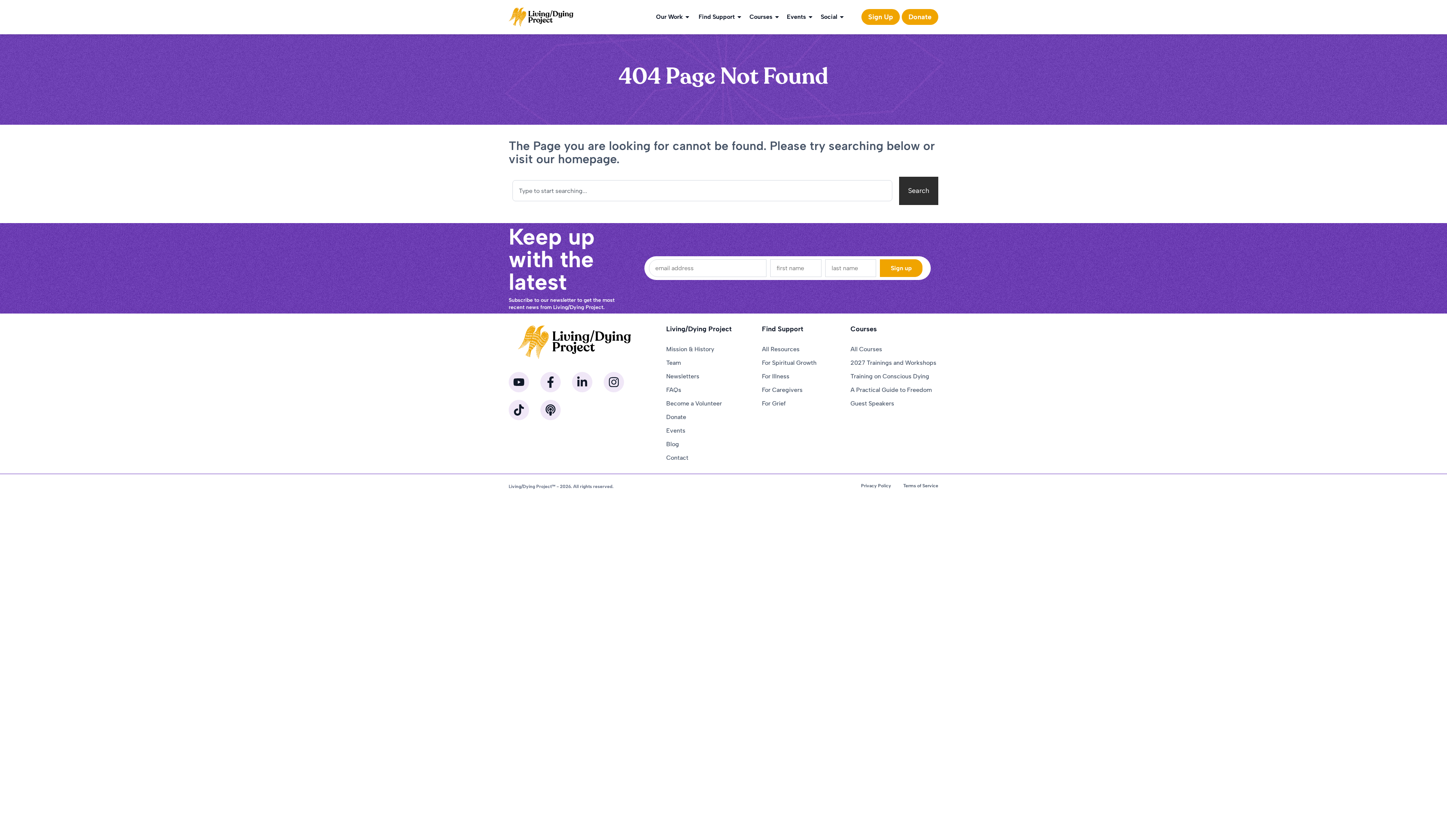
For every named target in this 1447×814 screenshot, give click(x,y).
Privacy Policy (876, 485)
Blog (672, 444)
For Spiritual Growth (789, 362)
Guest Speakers (872, 403)
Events (796, 16)
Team (673, 362)
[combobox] (702, 190)
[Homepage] (541, 17)
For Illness (775, 376)
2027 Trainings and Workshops (893, 362)
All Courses (866, 349)
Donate (676, 417)
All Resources (781, 349)
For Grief (774, 403)
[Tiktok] (519, 410)
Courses (761, 16)
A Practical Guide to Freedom (891, 389)
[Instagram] (614, 382)
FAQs (673, 389)
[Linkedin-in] (582, 382)
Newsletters (682, 376)
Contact (677, 457)
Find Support (717, 16)
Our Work (669, 16)
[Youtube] (519, 382)
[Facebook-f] (550, 382)
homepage (587, 159)
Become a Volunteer (694, 403)
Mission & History (690, 349)
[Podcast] (550, 410)
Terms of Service (920, 485)
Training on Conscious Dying (889, 376)
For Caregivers (782, 389)
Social (829, 16)
